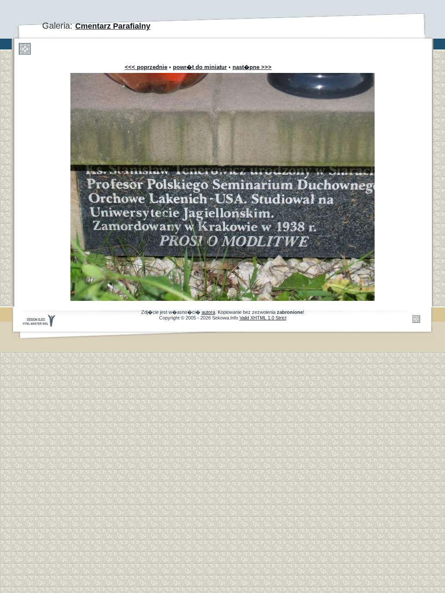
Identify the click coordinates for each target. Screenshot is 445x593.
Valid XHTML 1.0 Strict (262, 317)
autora (208, 312)
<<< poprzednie (146, 67)
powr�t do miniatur (200, 67)
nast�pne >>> (252, 67)
